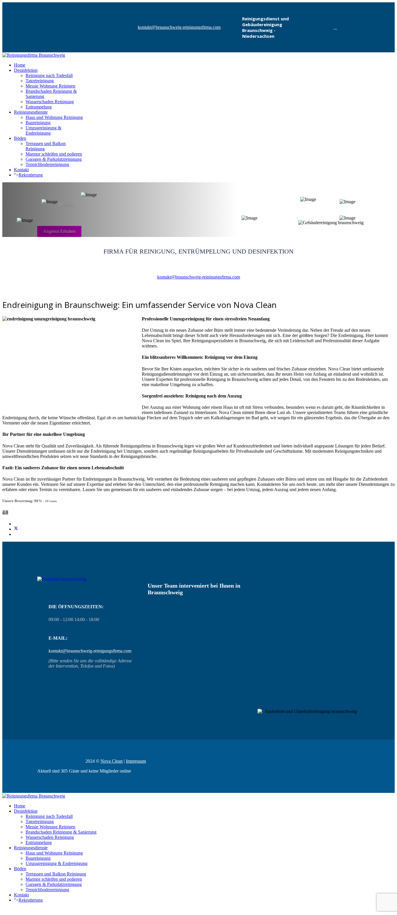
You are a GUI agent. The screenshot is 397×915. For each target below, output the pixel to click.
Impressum (136, 761)
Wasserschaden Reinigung (50, 101)
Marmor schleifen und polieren (54, 153)
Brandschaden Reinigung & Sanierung (61, 832)
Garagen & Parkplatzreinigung (54, 159)
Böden (20, 138)
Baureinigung (38, 122)
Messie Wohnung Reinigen (50, 85)
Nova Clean (112, 761)
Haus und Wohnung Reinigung (54, 117)
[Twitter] (16, 529)
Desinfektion (25, 70)
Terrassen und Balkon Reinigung (56, 873)
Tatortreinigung (40, 80)
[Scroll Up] (4, 909)
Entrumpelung (39, 106)
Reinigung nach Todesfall (49, 75)
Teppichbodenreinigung (47, 164)
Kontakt (21, 169)
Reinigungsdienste (31, 112)
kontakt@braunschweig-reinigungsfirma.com (179, 27)
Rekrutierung (31, 174)
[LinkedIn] (15, 534)
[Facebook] (335, 27)
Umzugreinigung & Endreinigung (43, 130)
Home (19, 65)
